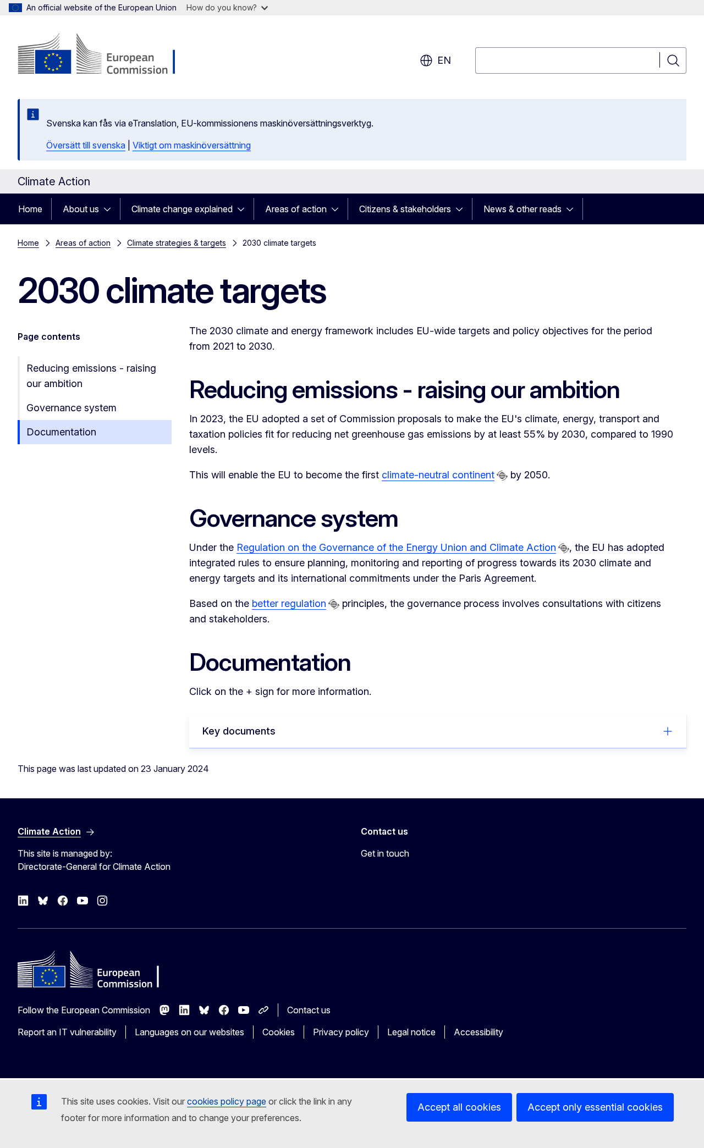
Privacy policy (341, 1031)
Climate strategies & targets (176, 242)
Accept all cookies (459, 1107)
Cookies (278, 1031)
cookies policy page (226, 1101)
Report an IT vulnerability (67, 1031)
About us (81, 208)
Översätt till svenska (85, 145)
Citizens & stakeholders (405, 208)
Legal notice (411, 1031)
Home (30, 208)
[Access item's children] (110, 209)
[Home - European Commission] (106, 55)
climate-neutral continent (438, 475)
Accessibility (478, 1031)
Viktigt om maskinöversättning (192, 145)
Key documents (239, 731)
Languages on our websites (189, 1031)
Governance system (71, 407)
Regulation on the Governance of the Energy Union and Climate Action (396, 547)
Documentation (61, 432)
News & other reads (522, 208)
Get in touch (385, 853)
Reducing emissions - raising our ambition (91, 375)
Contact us (309, 1009)
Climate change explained (182, 208)
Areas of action (296, 208)
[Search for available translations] (502, 475)
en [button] (444, 60)
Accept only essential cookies (595, 1107)
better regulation (289, 603)
